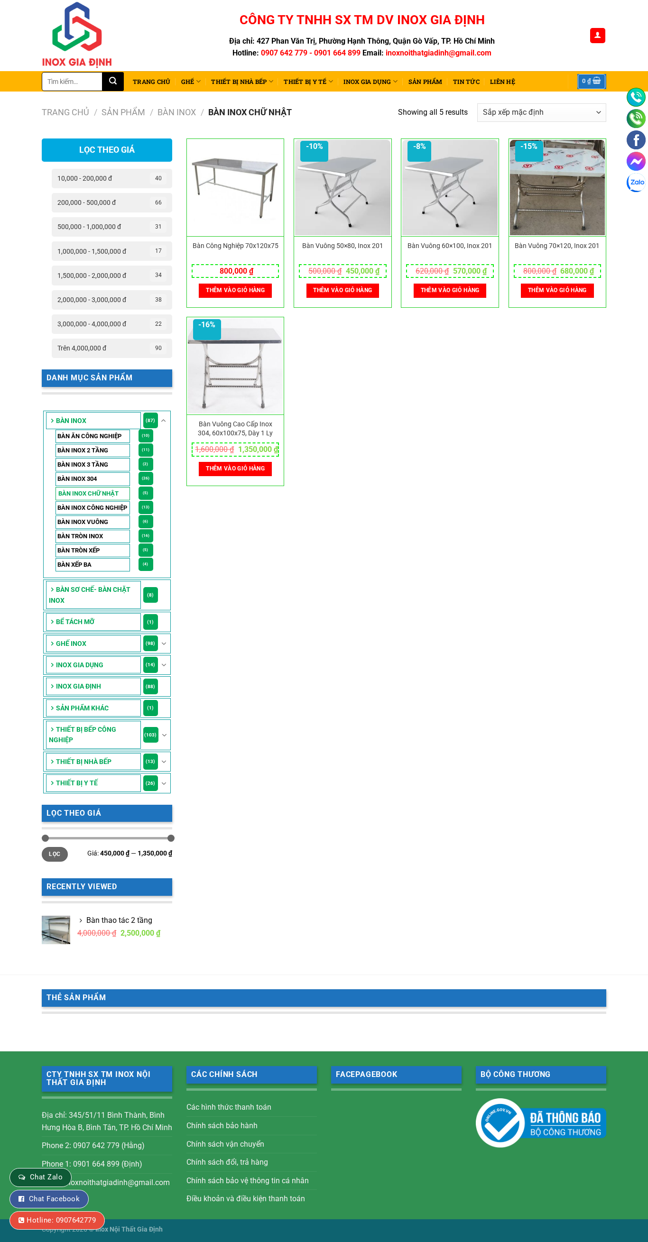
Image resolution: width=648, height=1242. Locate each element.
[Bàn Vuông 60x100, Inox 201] (450, 188)
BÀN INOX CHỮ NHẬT (88, 493)
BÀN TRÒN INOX (80, 536)
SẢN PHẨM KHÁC (82, 708)
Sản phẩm (425, 81)
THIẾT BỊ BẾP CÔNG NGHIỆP (82, 735)
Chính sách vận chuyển (225, 1144)
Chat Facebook (54, 1199)
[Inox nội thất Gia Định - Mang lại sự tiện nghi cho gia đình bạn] (81, 35)
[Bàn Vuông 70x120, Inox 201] (557, 188)
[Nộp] (113, 81)
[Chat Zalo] (636, 182)
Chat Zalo (46, 1177)
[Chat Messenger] (636, 161)
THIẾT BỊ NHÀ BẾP (239, 81)
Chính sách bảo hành (222, 1125)
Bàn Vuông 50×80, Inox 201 (342, 246)
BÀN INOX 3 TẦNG (82, 464)
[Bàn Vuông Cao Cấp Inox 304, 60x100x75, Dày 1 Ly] (235, 366)
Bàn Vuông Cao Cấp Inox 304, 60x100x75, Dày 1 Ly (235, 428)
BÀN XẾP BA (74, 564)
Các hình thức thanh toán (228, 1107)
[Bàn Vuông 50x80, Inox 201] (342, 188)
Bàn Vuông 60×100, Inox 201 (449, 246)
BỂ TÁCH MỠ (75, 622)
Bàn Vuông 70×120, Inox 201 (557, 246)
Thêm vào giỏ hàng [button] (235, 290)
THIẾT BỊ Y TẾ (305, 81)
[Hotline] (636, 97)
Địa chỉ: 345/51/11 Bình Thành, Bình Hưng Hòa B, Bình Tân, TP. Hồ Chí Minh (107, 1121)
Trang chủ (151, 81)
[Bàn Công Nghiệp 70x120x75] (235, 188)
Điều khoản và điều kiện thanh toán (245, 1198)
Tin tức (466, 81)
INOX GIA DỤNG (367, 81)
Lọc (54, 854)
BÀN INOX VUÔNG (82, 521)
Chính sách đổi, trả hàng (227, 1162)
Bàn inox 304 (77, 478)
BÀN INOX (176, 112)
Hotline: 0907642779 (61, 1220)
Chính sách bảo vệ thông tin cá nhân (247, 1180)
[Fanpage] (636, 139)
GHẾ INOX (71, 643)
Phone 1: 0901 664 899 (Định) (92, 1163)
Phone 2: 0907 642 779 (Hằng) (93, 1145)
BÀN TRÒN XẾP (78, 550)
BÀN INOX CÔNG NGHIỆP (92, 507)
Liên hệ (502, 81)
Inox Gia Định (78, 686)
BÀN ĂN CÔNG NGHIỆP (89, 436)
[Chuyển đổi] (163, 420)
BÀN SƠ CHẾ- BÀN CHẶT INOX (89, 595)
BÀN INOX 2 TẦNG (82, 450)
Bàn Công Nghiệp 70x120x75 (235, 246)
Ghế (187, 81)
